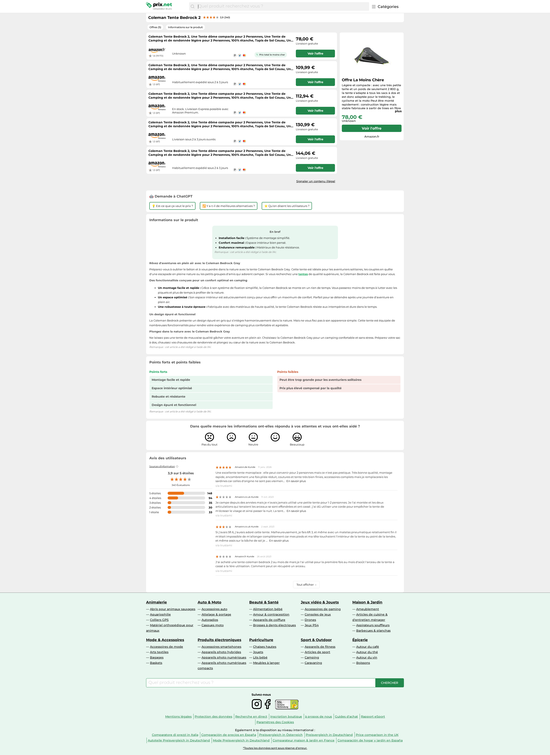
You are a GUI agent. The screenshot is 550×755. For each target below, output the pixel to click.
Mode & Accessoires (165, 640)
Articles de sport (317, 652)
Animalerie (156, 602)
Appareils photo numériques (224, 657)
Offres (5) (155, 27)
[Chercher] (192, 6)
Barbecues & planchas (373, 630)
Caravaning (313, 663)
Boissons (363, 663)
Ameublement (367, 609)
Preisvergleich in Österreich (281, 735)
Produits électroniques (219, 640)
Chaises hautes (264, 647)
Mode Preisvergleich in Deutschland (241, 740)
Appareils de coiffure (269, 620)
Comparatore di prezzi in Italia (175, 735)
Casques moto (213, 625)
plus (398, 111)
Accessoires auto (214, 609)
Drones (310, 620)
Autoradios (210, 620)
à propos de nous (318, 716)
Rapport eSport (373, 716)
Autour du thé (367, 652)
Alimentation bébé (268, 609)
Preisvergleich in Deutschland (329, 735)
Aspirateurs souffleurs (373, 625)
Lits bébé (260, 657)
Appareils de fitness (320, 647)
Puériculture (261, 640)
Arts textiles (159, 652)
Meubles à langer (266, 663)
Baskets (156, 663)
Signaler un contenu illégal (315, 181)
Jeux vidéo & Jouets (320, 602)
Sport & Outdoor (316, 640)
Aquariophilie (160, 614)
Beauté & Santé (264, 602)
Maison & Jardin (367, 602)
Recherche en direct (251, 716)
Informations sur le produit (185, 27)
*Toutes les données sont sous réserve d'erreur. (275, 748)
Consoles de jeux (318, 614)
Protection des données (213, 716)
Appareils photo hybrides (221, 652)
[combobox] (282, 6)
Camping (312, 657)
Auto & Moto (209, 602)
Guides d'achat (346, 716)
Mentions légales (178, 716)
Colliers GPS (159, 620)
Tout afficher (306, 584)
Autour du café (367, 647)
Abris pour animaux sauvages (172, 609)
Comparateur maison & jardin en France (304, 740)
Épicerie (360, 640)
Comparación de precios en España (228, 735)
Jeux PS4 (312, 625)
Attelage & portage (216, 614)
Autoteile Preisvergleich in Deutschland (179, 740)
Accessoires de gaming (323, 609)
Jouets (258, 652)
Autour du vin (366, 657)
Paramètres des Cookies (275, 722)
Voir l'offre (372, 128)
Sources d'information (162, 466)
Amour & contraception (271, 614)
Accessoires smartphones (221, 647)
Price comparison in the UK (377, 735)
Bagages (156, 657)
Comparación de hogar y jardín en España (370, 740)
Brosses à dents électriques (274, 625)
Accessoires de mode (166, 647)
